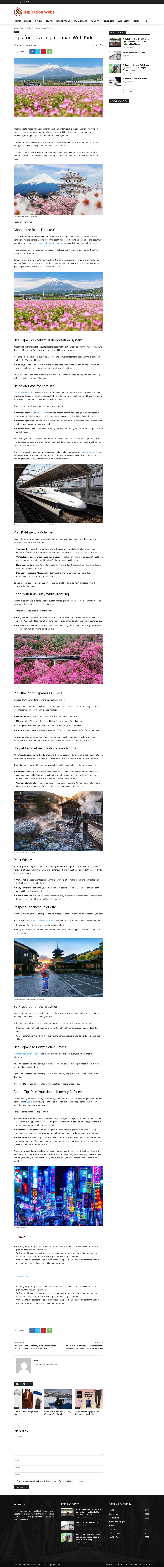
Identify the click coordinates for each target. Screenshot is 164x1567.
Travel (22, 28)
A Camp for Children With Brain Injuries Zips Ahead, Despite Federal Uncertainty (136, 67)
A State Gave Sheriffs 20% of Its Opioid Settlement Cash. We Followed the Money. (136, 41)
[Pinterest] (43, 51)
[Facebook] (32, 51)
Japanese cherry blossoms (48, 243)
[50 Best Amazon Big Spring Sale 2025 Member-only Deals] (89, 1399)
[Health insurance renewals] (115, 55)
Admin (21, 45)
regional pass (87, 452)
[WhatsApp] (49, 51)
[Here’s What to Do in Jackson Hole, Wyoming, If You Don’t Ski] (58, 1399)
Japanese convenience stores (27, 1054)
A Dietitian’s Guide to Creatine (135, 79)
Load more (129, 91)
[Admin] (15, 45)
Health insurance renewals (134, 52)
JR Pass (21, 392)
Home (16, 28)
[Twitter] (37, 51)
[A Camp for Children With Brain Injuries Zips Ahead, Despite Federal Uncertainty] (115, 68)
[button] (147, 21)
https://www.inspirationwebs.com (45, 1364)
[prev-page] (15, 1420)
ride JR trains (43, 413)
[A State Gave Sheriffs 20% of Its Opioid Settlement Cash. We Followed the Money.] (115, 42)
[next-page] (19, 1420)
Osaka (30, 1102)
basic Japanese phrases (42, 920)
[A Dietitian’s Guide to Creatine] (115, 81)
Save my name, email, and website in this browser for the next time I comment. (50, 1481)
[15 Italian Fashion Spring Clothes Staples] (28, 1399)
